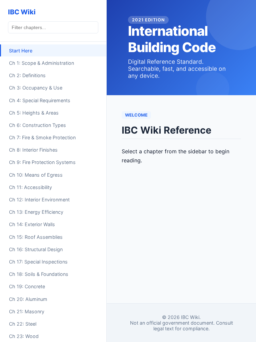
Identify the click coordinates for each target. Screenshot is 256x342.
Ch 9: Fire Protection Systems (42, 162)
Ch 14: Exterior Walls (32, 224)
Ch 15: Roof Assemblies (36, 237)
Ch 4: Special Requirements (39, 100)
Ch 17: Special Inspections (38, 262)
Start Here (20, 50)
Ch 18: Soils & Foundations (38, 274)
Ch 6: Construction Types (37, 125)
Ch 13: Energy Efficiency (36, 212)
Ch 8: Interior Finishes (33, 150)
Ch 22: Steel (22, 324)
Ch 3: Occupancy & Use (35, 88)
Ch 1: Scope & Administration (41, 63)
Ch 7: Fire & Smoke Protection (42, 137)
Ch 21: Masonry (26, 311)
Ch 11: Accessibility (30, 187)
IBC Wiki (22, 12)
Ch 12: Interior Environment (39, 199)
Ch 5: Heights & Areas (34, 113)
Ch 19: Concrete (27, 286)
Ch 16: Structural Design (36, 249)
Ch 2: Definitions (27, 75)
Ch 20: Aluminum (28, 299)
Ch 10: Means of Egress (36, 175)
